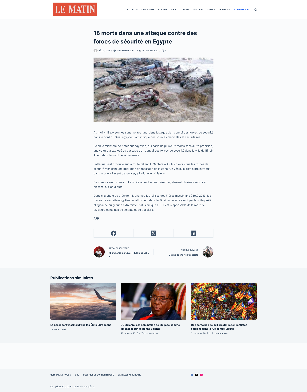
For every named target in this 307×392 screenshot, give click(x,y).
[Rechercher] (255, 9)
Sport (174, 9)
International (241, 9)
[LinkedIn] (193, 233)
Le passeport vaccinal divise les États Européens (80, 324)
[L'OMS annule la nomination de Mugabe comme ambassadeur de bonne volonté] (153, 301)
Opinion (212, 9)
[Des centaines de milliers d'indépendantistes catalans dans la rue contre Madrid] (224, 301)
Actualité (132, 9)
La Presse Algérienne (129, 375)
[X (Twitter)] (154, 233)
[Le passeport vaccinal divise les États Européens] (83, 301)
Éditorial (198, 9)
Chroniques (148, 9)
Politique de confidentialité (98, 375)
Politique (225, 9)
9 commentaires (220, 333)
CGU (77, 375)
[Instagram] (201, 375)
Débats (185, 9)
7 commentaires (150, 333)
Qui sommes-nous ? (60, 375)
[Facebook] (114, 233)
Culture (162, 9)
